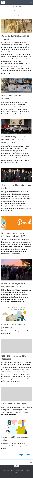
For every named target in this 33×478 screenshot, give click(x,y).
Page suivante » (25, 455)
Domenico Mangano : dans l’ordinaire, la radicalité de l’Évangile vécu (13, 139)
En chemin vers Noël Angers (14, 404)
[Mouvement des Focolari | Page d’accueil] (3, 2)
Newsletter (17, 11)
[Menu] (30, 2)
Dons (17, 15)
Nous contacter (17, 6)
